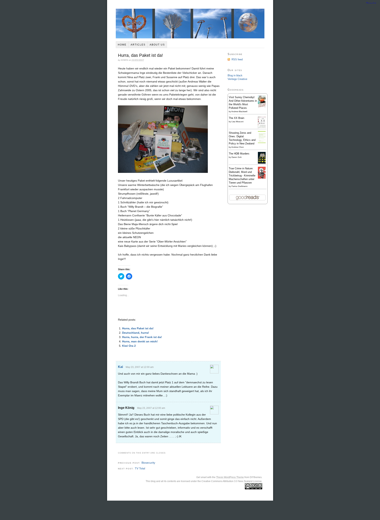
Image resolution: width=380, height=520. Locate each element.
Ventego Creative (237, 79)
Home (122, 44)
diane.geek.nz (190, 23)
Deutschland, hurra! (135, 332)
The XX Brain (236, 118)
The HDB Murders (239, 153)
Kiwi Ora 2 (129, 345)
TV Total (140, 468)
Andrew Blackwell (239, 111)
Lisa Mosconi (237, 121)
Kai (120, 366)
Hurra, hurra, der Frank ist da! (142, 337)
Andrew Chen (237, 147)
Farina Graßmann (240, 186)
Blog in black (235, 75)
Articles (138, 44)
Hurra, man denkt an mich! (140, 341)
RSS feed (237, 59)
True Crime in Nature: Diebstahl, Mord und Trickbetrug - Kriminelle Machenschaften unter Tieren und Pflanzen (242, 175)
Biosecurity (148, 462)
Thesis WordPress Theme (230, 477)
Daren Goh (237, 157)
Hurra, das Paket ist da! (138, 328)
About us (157, 44)
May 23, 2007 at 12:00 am (140, 367)
